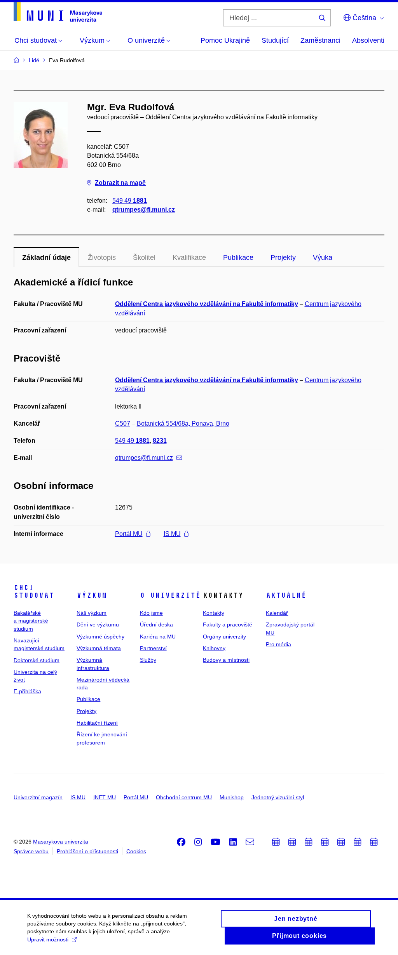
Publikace (238, 257)
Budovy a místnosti (226, 660)
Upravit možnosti (47, 939)
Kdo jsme (151, 613)
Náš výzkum (91, 613)
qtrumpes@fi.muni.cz (143, 209)
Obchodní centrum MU (184, 797)
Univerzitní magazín (38, 797)
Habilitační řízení (97, 723)
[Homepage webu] (58, 12)
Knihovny (214, 648)
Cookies (136, 851)
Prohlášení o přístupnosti (87, 851)
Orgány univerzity (224, 636)
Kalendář (277, 613)
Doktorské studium (36, 660)
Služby (148, 660)
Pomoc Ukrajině (225, 40)
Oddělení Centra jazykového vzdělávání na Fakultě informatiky (206, 304)
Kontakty (213, 613)
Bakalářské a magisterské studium (31, 621)
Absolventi (368, 40)
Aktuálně (286, 595)
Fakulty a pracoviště (227, 624)
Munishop (232, 797)
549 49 (129, 200)
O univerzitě (170, 595)
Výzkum (92, 595)
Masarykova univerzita (60, 841)
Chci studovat (34, 591)
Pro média (278, 644)
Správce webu (31, 851)
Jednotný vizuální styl (277, 797)
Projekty (283, 257)
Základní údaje (46, 257)
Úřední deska (156, 624)
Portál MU (129, 534)
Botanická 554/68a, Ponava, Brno (183, 423)
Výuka (322, 257)
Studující (275, 40)
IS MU (172, 534)
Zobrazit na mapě (120, 182)
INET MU (104, 797)
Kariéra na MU (158, 636)
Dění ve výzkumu (98, 624)
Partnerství (153, 648)
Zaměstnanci (320, 40)
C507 (122, 423)
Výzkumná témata (99, 648)
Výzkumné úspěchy (100, 636)
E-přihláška (27, 691)
